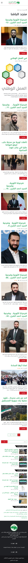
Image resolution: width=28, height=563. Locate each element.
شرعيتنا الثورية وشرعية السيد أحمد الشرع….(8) (16, 276)
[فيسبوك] (16, 543)
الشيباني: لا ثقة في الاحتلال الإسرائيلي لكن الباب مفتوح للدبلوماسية (11, 451)
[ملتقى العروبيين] (14, 2)
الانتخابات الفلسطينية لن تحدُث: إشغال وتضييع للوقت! (15, 517)
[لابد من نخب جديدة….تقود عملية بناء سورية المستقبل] (14, 413)
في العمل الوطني (18, 58)
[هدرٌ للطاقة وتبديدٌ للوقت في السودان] (23, 488)
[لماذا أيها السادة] (14, 377)
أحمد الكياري (12, 560)
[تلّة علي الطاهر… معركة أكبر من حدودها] (23, 494)
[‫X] (15, 543)
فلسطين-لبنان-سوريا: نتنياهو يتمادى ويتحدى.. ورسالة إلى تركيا (15, 513)
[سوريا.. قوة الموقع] (23, 501)
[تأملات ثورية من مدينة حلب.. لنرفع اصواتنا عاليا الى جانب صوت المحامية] (14, 162)
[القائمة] (2, 3)
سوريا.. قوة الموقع (13, 499)
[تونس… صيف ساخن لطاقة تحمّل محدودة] (23, 458)
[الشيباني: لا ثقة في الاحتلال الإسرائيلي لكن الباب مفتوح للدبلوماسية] (23, 451)
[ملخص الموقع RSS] (11, 543)
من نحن (18, 547)
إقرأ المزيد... (23, 53)
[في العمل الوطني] (14, 77)
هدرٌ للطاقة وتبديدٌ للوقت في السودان (11, 487)
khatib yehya (24, 512)
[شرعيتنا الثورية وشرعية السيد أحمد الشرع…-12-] (14, 36)
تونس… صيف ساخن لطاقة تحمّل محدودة (10, 457)
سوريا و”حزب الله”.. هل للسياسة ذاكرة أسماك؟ (10, 463)
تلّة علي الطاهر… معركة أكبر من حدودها (10, 493)
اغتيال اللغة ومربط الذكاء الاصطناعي (13, 510)
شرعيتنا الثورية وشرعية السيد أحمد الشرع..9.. (15, 224)
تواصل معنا (14, 547)
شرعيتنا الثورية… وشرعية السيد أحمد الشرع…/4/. (15, 315)
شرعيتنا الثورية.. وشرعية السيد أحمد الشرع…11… (14, 106)
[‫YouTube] (13, 543)
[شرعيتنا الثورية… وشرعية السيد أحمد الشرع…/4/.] (14, 336)
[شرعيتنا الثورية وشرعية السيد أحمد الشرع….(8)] (14, 291)
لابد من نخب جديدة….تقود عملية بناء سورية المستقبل (14, 399)
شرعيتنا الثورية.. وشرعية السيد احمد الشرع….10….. (15, 185)
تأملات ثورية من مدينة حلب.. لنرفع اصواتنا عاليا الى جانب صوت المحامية (14, 146)
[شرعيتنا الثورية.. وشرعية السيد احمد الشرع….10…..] (14, 201)
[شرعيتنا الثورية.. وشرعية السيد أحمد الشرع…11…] (14, 121)
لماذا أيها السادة (19, 365)
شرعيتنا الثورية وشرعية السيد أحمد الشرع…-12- (16, 21)
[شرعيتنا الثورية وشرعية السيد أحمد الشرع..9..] (14, 247)
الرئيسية (24, 10)
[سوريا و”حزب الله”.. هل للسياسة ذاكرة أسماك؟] (23, 464)
